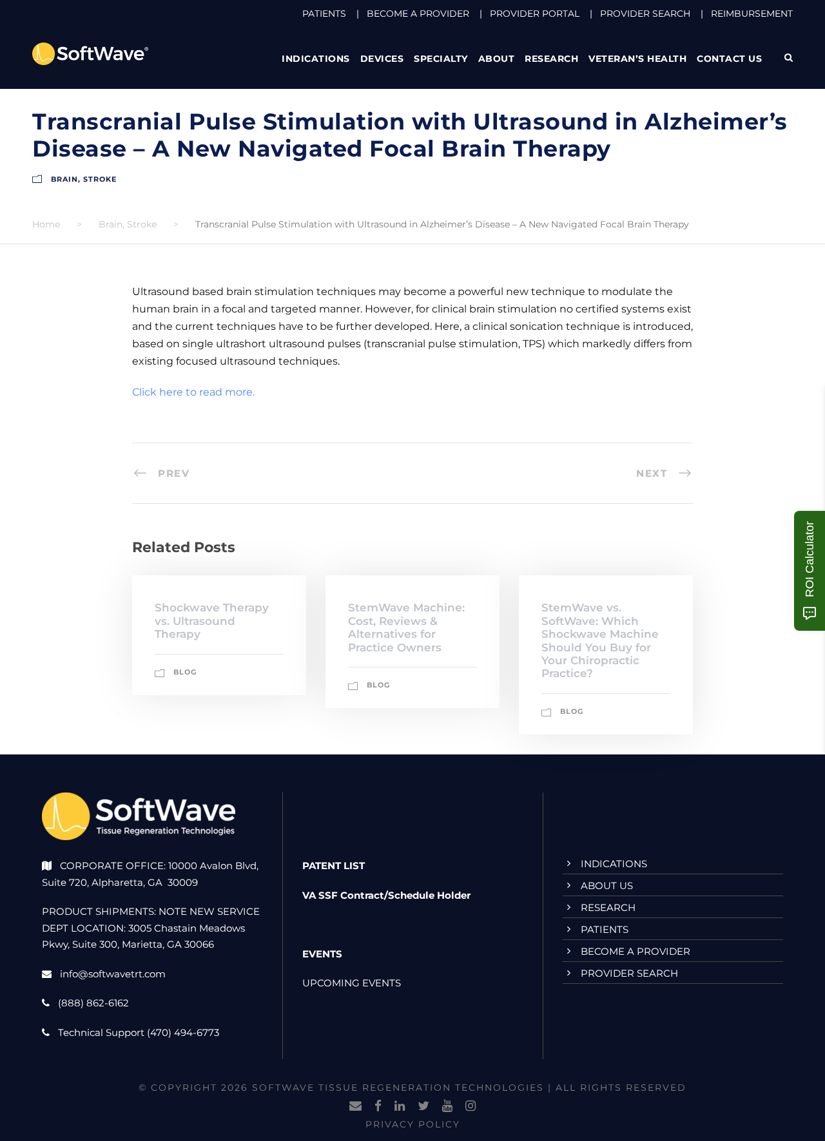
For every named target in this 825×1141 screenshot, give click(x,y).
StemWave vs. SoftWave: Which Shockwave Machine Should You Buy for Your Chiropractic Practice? (600, 640)
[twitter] (423, 1106)
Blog (185, 671)
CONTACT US (729, 58)
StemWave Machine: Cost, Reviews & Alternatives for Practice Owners (406, 627)
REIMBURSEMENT (752, 13)
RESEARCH (551, 58)
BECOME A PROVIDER (418, 13)
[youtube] (447, 1106)
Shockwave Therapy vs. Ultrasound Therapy (212, 620)
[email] (355, 1106)
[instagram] (470, 1106)
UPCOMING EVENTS (351, 983)
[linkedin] (399, 1106)
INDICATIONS (614, 864)
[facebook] (378, 1106)
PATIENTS (324, 13)
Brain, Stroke (84, 179)
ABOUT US (607, 885)
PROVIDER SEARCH (645, 13)
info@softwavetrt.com (113, 974)
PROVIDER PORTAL (534, 13)
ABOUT (496, 58)
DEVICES (382, 58)
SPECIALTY (441, 58)
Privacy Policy (412, 1124)
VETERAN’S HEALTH (637, 58)
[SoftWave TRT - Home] (90, 53)
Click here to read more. (193, 392)
